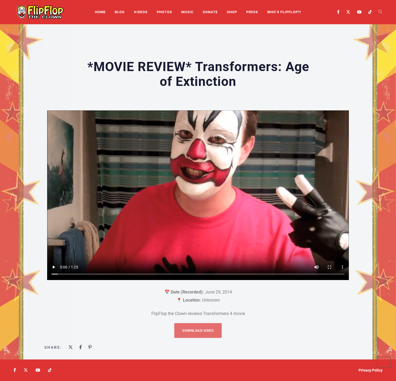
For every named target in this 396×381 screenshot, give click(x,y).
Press (252, 12)
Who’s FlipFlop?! (284, 12)
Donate (210, 12)
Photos (164, 12)
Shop (232, 12)
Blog (120, 12)
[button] (198, 330)
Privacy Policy (371, 370)
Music (187, 12)
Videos (141, 12)
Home (100, 12)
